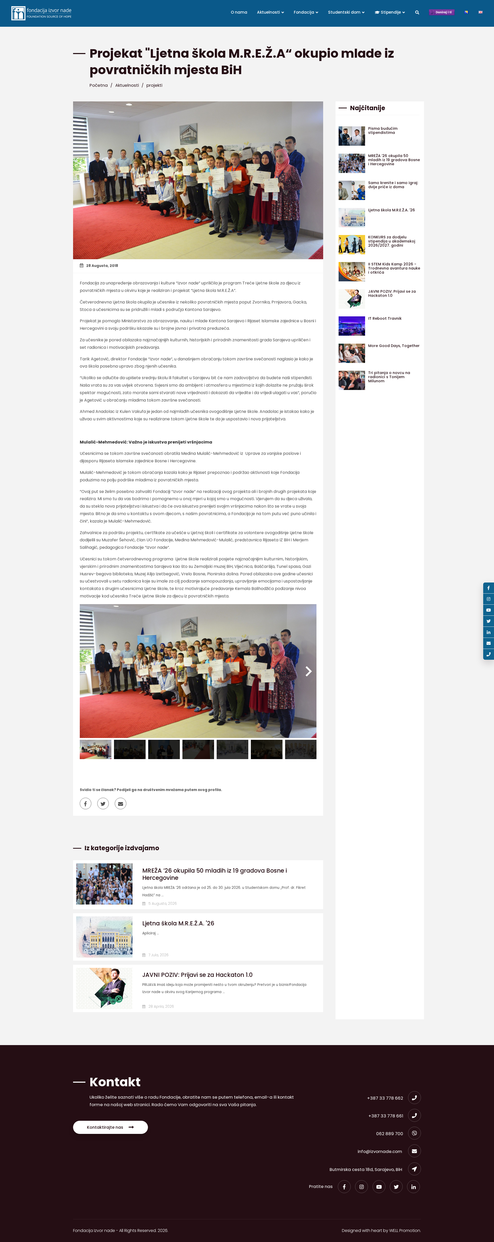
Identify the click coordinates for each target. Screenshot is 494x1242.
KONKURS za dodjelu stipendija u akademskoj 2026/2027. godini (391, 241)
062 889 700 (389, 1134)
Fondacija (304, 12)
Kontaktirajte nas (105, 1127)
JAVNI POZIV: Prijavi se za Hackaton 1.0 (197, 975)
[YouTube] (379, 1186)
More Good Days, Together (394, 345)
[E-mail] (488, 643)
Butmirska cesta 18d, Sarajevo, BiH (366, 1169)
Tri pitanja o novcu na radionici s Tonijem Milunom (389, 377)
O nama (239, 12)
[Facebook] (344, 1186)
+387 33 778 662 (385, 1098)
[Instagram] (361, 1186)
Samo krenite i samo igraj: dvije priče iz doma (393, 184)
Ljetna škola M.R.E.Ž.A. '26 (178, 923)
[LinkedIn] (413, 1186)
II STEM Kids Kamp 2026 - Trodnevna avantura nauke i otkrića (394, 268)
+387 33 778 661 (385, 1116)
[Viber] (488, 654)
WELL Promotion (404, 1231)
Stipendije (391, 12)
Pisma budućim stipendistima (383, 130)
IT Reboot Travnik (385, 318)
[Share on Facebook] (88, 804)
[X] (396, 1186)
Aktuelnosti (269, 12)
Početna (99, 85)
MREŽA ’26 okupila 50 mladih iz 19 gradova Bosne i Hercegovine (214, 874)
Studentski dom (344, 12)
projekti (154, 85)
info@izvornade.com (380, 1151)
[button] (309, 671)
